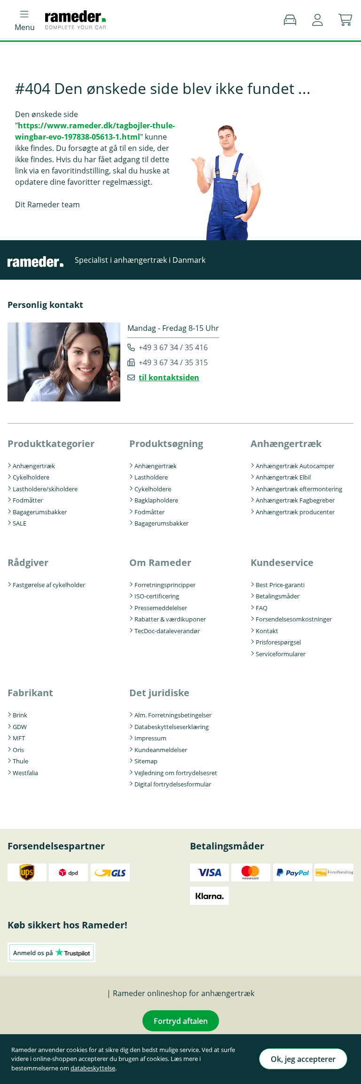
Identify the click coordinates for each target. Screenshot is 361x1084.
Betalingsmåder (277, 596)
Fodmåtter (28, 500)
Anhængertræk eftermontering (299, 489)
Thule (20, 761)
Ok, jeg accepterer (303, 1059)
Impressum (150, 738)
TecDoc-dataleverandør (167, 631)
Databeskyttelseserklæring (171, 727)
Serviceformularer (281, 654)
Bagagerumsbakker (40, 512)
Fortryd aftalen (181, 1021)
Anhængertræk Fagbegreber (295, 500)
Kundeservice (282, 562)
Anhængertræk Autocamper (295, 466)
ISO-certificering (156, 596)
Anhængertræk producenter (295, 512)
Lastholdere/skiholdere (45, 489)
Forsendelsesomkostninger (294, 619)
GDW (20, 727)
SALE (19, 523)
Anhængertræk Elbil (283, 477)
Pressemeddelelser (160, 608)
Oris (18, 750)
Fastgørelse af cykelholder (49, 585)
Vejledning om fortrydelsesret (175, 773)
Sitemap (145, 761)
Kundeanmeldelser (160, 750)
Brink (20, 715)
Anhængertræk (34, 466)
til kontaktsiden (169, 377)
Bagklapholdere (156, 500)
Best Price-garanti (280, 585)
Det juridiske (159, 692)
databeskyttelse (93, 1068)
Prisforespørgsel (278, 642)
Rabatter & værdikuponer (170, 619)
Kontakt (267, 631)
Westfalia (25, 773)
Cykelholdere (31, 477)
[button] (317, 20)
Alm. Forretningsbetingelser (173, 715)
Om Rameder (160, 562)
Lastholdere (151, 477)
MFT (19, 738)
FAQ (261, 608)
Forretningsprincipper (165, 585)
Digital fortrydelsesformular (172, 784)
